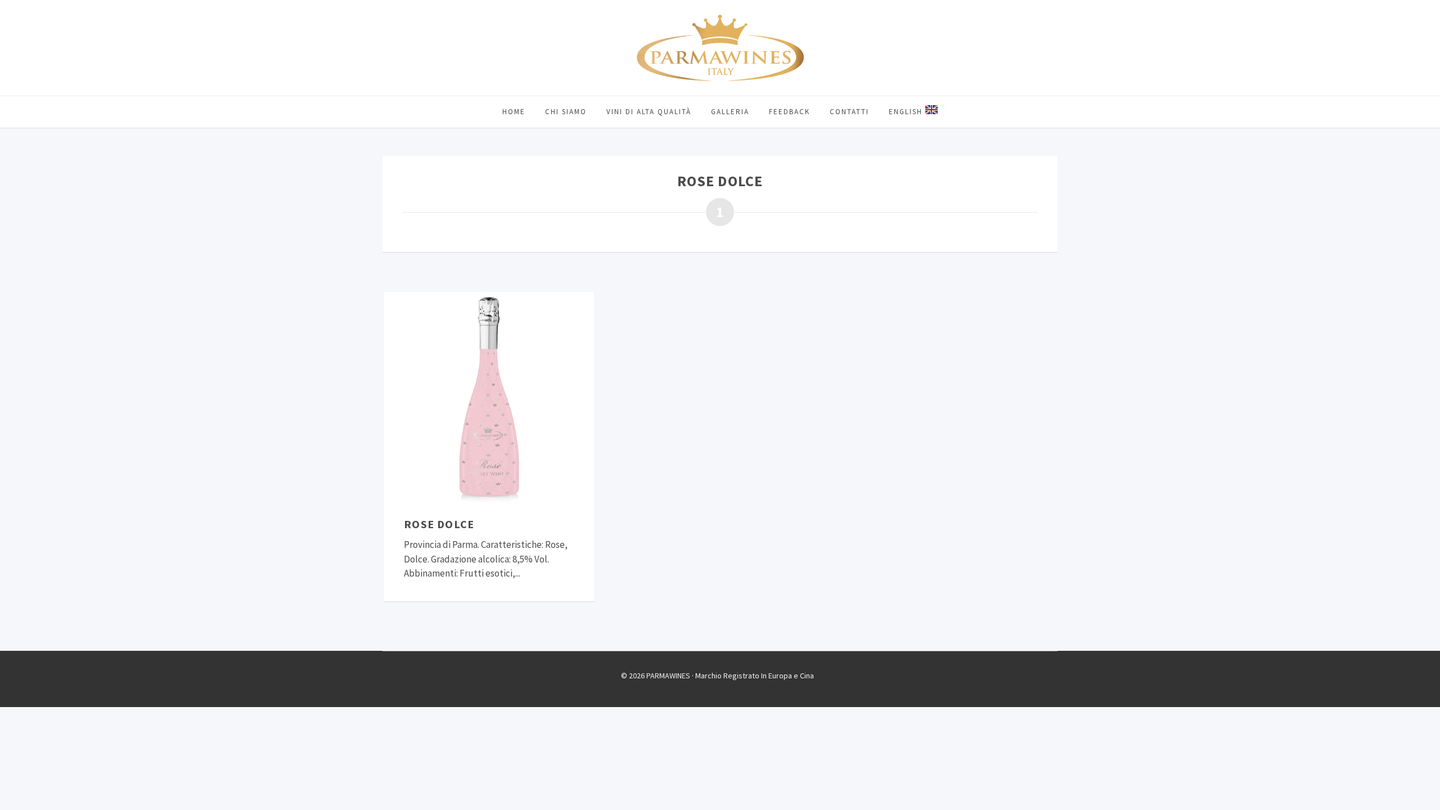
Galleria (730, 111)
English (907, 111)
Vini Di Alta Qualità (648, 111)
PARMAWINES (720, 48)
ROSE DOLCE (439, 524)
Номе (513, 111)
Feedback (789, 111)
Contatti (849, 111)
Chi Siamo (566, 111)
